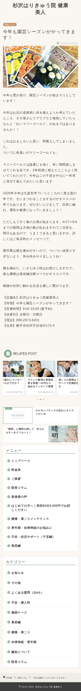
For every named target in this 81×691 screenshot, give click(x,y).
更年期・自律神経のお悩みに (31, 527)
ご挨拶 (16, 478)
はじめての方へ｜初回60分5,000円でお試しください (40, 507)
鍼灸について (20, 652)
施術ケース (19, 612)
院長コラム (10, 24)
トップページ (20, 460)
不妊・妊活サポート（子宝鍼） (33, 536)
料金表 (16, 469)
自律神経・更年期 (24, 642)
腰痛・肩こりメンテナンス (30, 518)
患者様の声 (19, 496)
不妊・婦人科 (20, 602)
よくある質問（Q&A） (27, 592)
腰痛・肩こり (20, 632)
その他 (16, 582)
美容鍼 (16, 545)
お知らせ (17, 572)
